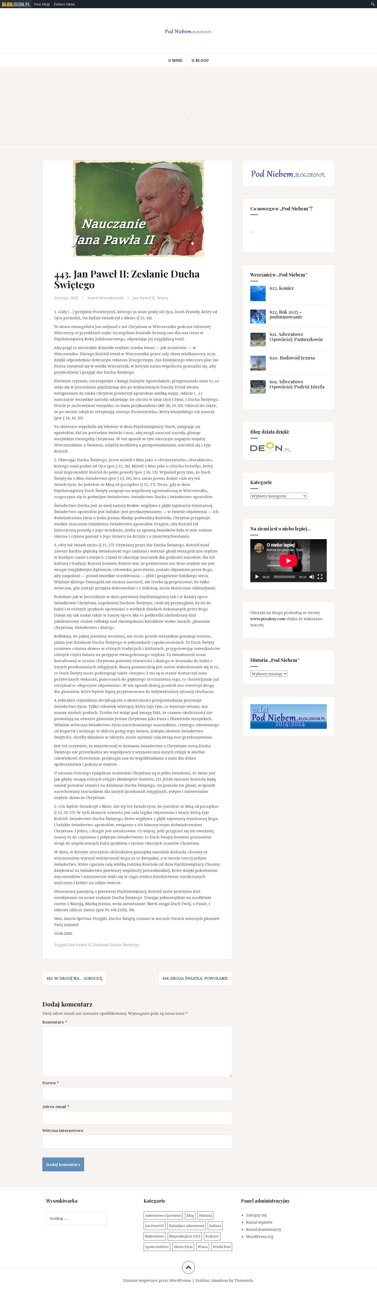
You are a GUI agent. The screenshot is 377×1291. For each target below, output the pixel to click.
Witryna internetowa (62, 1130)
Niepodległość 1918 (184, 1236)
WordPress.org (259, 1236)
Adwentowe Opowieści (163, 1215)
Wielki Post (222, 1246)
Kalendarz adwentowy (186, 1225)
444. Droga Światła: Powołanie (195, 978)
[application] (288, 560)
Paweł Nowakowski (105, 297)
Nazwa (50, 1082)
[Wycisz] (311, 576)
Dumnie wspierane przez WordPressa (157, 1280)
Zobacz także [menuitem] (64, 4)
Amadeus (219, 1280)
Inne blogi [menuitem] (42, 4)
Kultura (215, 1225)
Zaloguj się (256, 1214)
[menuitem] (16, 4)
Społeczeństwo (157, 1246)
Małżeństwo (154, 1236)
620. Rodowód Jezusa (292, 358)
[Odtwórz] (257, 576)
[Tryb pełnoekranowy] (320, 576)
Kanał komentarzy (263, 1229)
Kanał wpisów (259, 1222)
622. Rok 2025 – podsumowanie (286, 314)
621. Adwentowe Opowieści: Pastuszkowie (296, 336)
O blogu (200, 60)
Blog (190, 1215)
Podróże (212, 1236)
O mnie (175, 60)
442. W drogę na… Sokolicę (74, 978)
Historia (205, 1215)
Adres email (55, 1106)
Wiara (162, 297)
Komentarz (54, 1021)
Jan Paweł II (144, 297)
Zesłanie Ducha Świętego (116, 944)
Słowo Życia (183, 1246)
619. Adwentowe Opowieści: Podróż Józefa (297, 384)
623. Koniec (282, 288)
